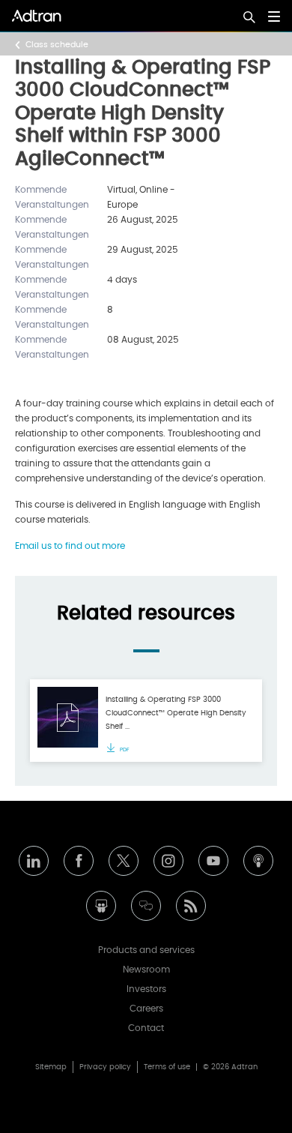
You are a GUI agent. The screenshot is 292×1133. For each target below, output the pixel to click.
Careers (146, 1008)
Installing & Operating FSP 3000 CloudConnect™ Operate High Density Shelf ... (176, 713)
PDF (124, 749)
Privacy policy (105, 1067)
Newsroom (146, 969)
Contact (146, 1028)
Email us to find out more (70, 545)
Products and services (146, 950)
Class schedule (56, 44)
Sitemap (51, 1067)
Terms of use (167, 1067)
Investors (146, 989)
